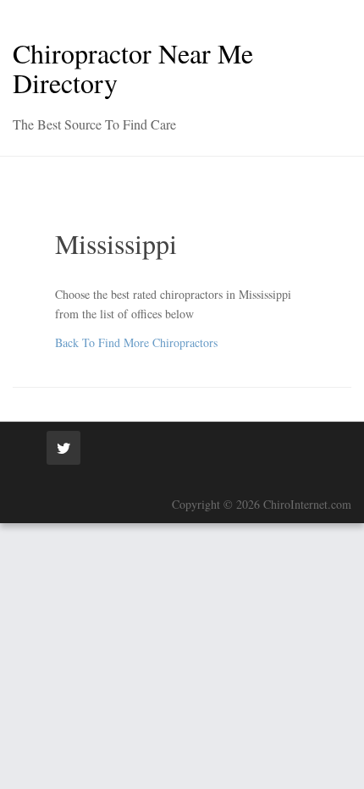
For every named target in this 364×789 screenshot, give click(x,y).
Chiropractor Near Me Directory (133, 68)
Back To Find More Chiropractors (136, 342)
